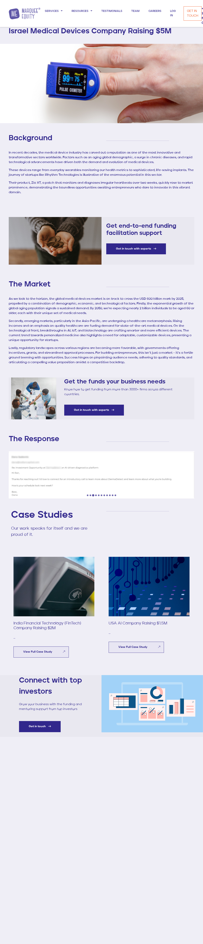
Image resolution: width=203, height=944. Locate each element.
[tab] (87, 495)
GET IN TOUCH (192, 13)
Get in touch (38, 726)
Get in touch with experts (134, 248)
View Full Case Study (38, 651)
